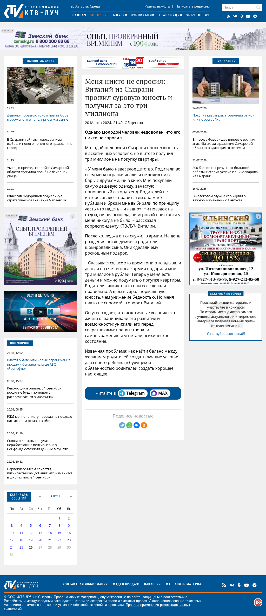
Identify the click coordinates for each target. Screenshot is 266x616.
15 (59, 533)
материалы (89, 597)
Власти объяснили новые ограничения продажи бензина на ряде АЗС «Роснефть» (38, 364)
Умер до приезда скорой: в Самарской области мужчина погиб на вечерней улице (38, 171)
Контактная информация (85, 584)
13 (40, 533)
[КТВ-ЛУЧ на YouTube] (248, 16)
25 (21, 547)
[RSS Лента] (228, 16)
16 (69, 533)
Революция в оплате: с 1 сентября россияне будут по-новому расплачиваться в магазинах (34, 392)
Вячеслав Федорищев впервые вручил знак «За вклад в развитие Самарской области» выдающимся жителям (223, 143)
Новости (98, 15)
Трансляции (170, 15)
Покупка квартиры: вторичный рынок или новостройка (223, 117)
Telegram (135, 393)
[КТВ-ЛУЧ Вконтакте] (235, 16)
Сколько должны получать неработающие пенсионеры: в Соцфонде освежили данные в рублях (37, 444)
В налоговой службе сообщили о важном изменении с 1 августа (219, 198)
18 (21, 540)
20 (40, 540)
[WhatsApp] (129, 425)
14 (50, 533)
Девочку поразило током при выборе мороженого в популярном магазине (37, 117)
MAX (163, 393)
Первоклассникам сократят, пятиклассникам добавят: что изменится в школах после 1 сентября (39, 473)
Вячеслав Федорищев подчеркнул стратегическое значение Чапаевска (36, 198)
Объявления (198, 15)
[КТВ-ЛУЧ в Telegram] (255, 16)
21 (50, 540)
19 (30, 540)
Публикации (143, 15)
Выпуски (119, 15)
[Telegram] (122, 425)
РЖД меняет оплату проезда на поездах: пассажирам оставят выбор (39, 418)
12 (30, 533)
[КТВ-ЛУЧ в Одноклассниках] (242, 16)
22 (59, 540)
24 (12, 547)
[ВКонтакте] (137, 425)
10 (12, 533)
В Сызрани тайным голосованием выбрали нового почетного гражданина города (39, 143)
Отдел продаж (126, 584)
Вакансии (152, 584)
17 (12, 540)
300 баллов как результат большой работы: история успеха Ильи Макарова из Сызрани (225, 171)
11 (21, 533)
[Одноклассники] (144, 425)
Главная (79, 15)
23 (69, 540)
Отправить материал (185, 584)
